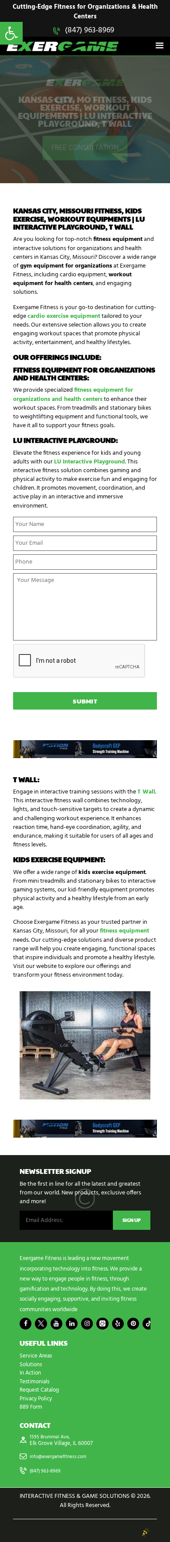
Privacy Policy (36, 1398)
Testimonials (34, 1381)
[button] (11, 33)
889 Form (31, 1407)
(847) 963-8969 (89, 30)
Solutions (31, 1364)
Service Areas (36, 1356)
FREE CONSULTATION (85, 148)
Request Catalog (39, 1390)
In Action (30, 1373)
